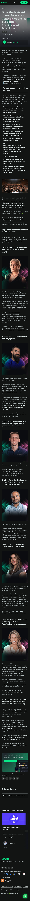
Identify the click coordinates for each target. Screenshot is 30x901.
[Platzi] (4, 2)
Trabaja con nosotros (21, 890)
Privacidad (25, 886)
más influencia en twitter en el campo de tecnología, (14, 295)
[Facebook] (2, 868)
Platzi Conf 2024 (19, 739)
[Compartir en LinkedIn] (10, 778)
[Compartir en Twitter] (6, 778)
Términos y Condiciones (7, 890)
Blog (3, 8)
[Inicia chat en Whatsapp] (25, 896)
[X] (5, 868)
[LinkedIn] (12, 868)
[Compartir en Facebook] (3, 778)
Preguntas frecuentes (7, 886)
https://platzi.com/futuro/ (13, 83)
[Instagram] (9, 868)
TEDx (25, 301)
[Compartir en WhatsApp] (13, 778)
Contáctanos (18, 886)
